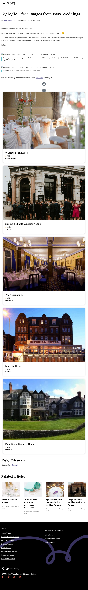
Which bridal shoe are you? (9, 500)
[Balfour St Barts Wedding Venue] (44, 193)
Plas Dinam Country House (20, 443)
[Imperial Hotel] (44, 335)
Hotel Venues (6, 548)
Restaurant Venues (8, 555)
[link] (2, 576)
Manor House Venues (9, 551)
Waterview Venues (8, 559)
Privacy (34, 574)
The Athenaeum (14, 294)
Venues (4, 528)
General (14, 465)
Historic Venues (7, 544)
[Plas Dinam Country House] (44, 409)
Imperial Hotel (13, 366)
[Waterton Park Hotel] (44, 120)
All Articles (49, 535)
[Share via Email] (44, 90)
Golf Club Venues (7, 540)
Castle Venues (6, 533)
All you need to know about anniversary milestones (30, 503)
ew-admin (8, 20)
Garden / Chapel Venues (10, 537)
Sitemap (26, 574)
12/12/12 (39, 78)
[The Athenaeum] (44, 264)
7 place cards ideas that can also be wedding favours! (54, 502)
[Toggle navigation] (4, 3)
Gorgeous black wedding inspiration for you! (76, 502)
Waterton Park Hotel (16, 152)
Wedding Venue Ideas (53, 539)
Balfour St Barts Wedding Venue (23, 223)
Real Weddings (50, 542)
